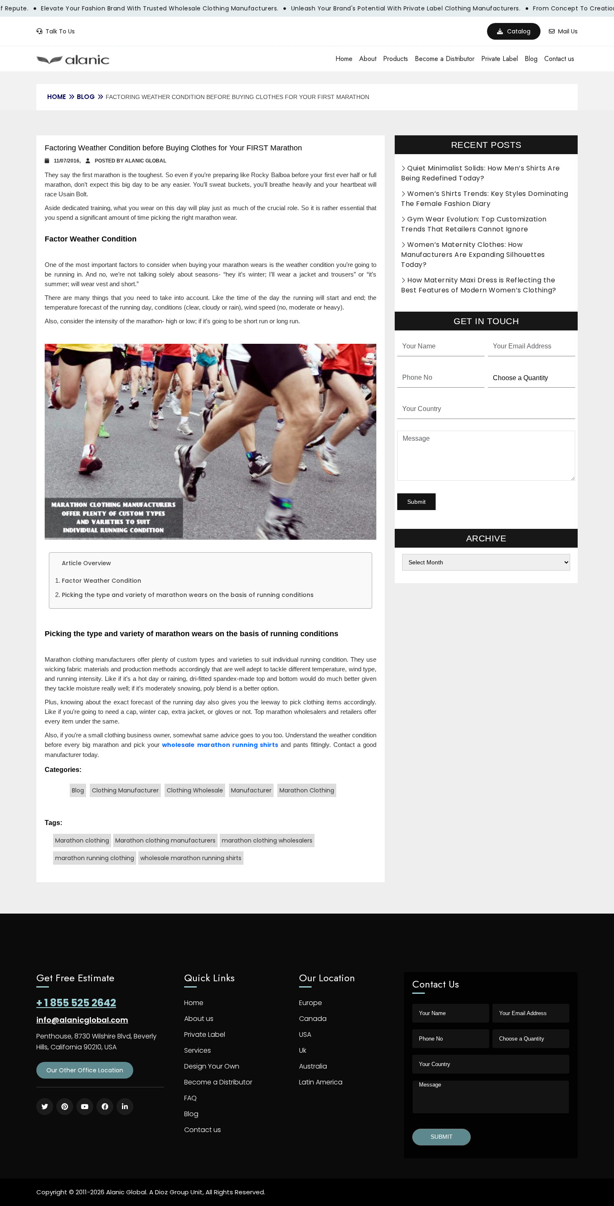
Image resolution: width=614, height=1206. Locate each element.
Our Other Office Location (84, 1070)
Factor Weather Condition (101, 580)
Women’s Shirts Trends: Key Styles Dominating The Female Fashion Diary (484, 198)
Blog (531, 58)
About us (198, 1018)
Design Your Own (211, 1066)
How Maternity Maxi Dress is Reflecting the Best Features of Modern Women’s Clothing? (478, 285)
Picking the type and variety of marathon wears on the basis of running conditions (188, 595)
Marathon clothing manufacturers (165, 840)
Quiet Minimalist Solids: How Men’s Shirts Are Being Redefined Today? (480, 173)
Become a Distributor (444, 58)
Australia (313, 1066)
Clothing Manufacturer (125, 790)
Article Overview (86, 563)
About (367, 58)
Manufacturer (251, 790)
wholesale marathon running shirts (220, 745)
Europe (310, 1003)
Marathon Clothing (306, 790)
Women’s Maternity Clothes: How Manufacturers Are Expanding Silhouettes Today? (473, 254)
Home (344, 58)
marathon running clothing (94, 858)
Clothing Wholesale (195, 790)
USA (305, 1034)
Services (197, 1050)
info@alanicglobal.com (82, 1020)
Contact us (559, 58)
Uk (302, 1050)
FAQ (190, 1098)
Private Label (499, 58)
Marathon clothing (82, 840)
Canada (313, 1018)
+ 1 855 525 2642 (76, 1003)
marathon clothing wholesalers (267, 840)
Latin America (321, 1082)
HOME (56, 96)
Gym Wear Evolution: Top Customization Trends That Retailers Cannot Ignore (474, 224)
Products (395, 58)
